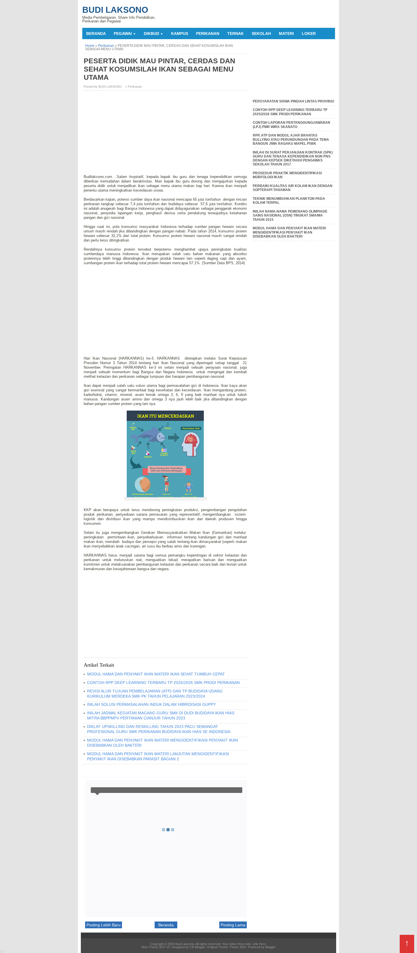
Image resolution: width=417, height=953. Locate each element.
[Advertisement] (166, 134)
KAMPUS (179, 33)
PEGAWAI (125, 33)
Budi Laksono (115, 9)
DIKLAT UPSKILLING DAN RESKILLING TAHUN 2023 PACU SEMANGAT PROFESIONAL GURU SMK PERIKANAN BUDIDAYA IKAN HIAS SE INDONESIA (158, 729)
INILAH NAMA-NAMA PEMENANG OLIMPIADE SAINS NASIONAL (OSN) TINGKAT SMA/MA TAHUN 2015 (290, 215)
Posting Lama (233, 925)
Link (248, 944)
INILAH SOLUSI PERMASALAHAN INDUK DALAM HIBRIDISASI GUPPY (151, 704)
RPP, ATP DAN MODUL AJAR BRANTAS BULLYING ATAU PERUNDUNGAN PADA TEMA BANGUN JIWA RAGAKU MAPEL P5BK (291, 139)
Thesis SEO (237, 947)
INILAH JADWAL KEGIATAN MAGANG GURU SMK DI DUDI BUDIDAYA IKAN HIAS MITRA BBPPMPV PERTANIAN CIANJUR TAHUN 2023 (160, 715)
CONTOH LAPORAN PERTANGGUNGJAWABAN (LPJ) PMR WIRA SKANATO (291, 125)
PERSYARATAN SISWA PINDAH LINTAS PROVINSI (293, 101)
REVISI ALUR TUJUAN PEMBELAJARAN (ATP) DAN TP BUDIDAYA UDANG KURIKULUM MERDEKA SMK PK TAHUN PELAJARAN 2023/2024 (155, 693)
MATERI (286, 33)
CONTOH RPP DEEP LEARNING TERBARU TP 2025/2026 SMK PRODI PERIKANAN (163, 682)
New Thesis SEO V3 (156, 947)
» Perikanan (133, 86)
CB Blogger (197, 947)
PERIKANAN (207, 33)
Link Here (259, 944)
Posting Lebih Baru (104, 925)
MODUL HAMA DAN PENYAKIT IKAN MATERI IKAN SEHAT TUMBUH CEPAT (156, 674)
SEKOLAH (261, 33)
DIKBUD (153, 33)
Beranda (96, 33)
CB (2, 951)
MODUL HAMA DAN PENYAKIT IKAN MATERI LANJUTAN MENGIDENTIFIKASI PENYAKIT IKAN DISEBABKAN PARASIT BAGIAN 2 (158, 756)
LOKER (309, 33)
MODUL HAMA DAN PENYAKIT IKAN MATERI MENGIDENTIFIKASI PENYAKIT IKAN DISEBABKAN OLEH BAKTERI (289, 232)
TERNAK (235, 33)
